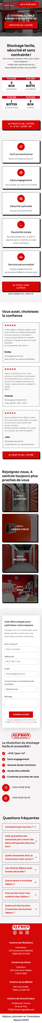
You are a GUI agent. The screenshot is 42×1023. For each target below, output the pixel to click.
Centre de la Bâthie (21, 982)
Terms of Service (27, 722)
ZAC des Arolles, (21, 987)
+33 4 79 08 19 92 (28, 4)
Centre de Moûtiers (21, 942)
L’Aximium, (21, 967)
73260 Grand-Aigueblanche (21, 1009)
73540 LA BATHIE (21, 990)
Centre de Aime (21, 962)
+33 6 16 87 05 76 (21, 797)
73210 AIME (21, 973)
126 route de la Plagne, (21, 970)
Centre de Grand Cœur (21, 998)
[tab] (21, 827)
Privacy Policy (14, 722)
